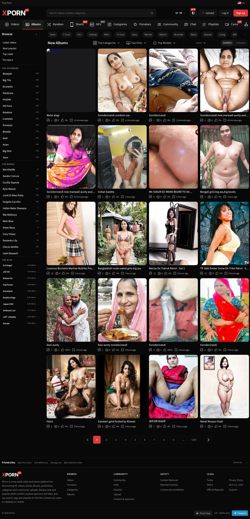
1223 (193, 439)
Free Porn (7, 3)
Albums (71, 494)
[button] (245, 34)
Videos (70, 480)
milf (235, 34)
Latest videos (9, 42)
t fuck (66, 34)
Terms (210, 480)
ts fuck (120, 34)
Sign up (240, 13)
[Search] (152, 13)
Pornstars (8, 60)
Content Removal (169, 480)
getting (92, 34)
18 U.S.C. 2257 (236, 485)
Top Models (164, 43)
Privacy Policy (236, 480)
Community (120, 480)
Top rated (8, 54)
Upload (117, 494)
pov (79, 34)
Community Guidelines (172, 489)
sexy (134, 34)
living (222, 34)
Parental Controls (169, 485)
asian (52, 34)
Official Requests (215, 489)
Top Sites (136, 43)
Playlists (118, 489)
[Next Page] (208, 440)
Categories (72, 489)
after (106, 34)
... (183, 439)
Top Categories (107, 43)
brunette (178, 34)
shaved (208, 34)
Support (233, 489)
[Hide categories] (36, 34)
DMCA (210, 485)
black (193, 34)
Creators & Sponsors (124, 499)
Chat (116, 485)
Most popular (10, 48)
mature (163, 34)
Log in (225, 13)
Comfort (227, 43)
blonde (148, 34)
